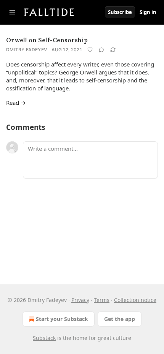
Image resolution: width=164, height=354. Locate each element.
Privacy (80, 299)
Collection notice (135, 299)
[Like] (90, 49)
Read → (16, 102)
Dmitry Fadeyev (26, 49)
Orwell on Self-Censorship (47, 40)
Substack (44, 337)
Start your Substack (62, 318)
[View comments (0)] (101, 49)
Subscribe (120, 12)
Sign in (148, 12)
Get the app (119, 318)
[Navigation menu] (12, 12)
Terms (101, 299)
